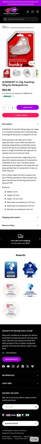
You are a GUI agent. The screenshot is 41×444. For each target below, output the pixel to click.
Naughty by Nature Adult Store (16, 430)
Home (4, 26)
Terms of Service (7, 438)
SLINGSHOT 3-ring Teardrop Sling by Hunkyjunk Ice (18, 27)
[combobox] (20, 19)
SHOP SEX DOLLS (11, 359)
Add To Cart (27, 107)
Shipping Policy (28, 437)
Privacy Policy (6, 437)
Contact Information (21, 438)
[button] (32, 11)
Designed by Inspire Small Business (13, 433)
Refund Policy (17, 437)
